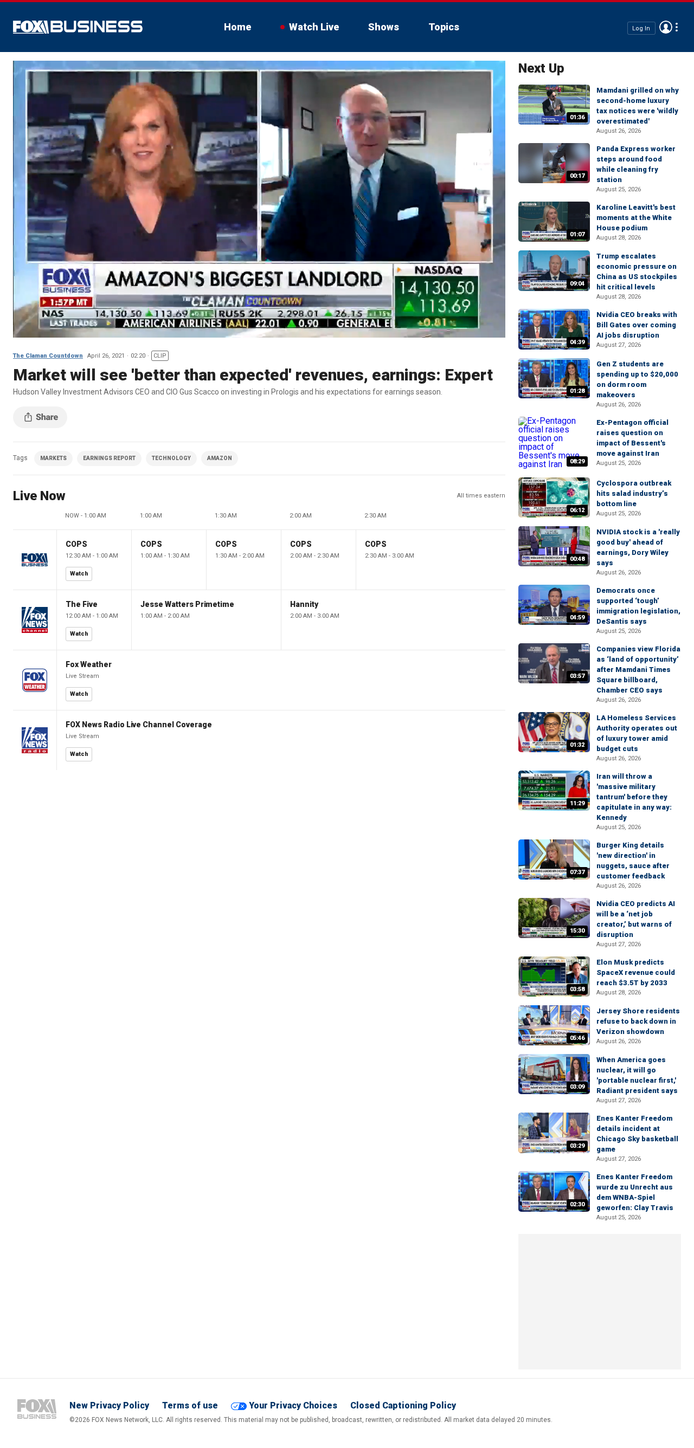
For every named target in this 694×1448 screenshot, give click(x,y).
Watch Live (314, 27)
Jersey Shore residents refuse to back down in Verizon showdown (638, 1021)
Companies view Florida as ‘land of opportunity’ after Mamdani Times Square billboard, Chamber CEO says (638, 669)
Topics (443, 27)
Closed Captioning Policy (403, 1405)
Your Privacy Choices (293, 1405)
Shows (383, 27)
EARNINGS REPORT (109, 458)
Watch (79, 573)
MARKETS (53, 458)
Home (237, 27)
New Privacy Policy (109, 1405)
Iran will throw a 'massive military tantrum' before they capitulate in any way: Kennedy (634, 797)
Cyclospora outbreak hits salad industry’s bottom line (633, 493)
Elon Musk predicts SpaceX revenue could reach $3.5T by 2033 (635, 972)
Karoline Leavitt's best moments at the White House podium (636, 217)
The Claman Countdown (48, 355)
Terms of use (190, 1405)
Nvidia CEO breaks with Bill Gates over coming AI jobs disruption (636, 325)
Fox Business (78, 27)
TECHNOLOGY (171, 458)
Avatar (665, 27)
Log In (641, 27)
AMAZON (219, 458)
